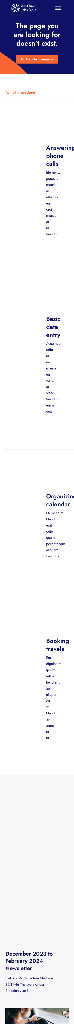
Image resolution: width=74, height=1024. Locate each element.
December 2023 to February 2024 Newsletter (29, 961)
